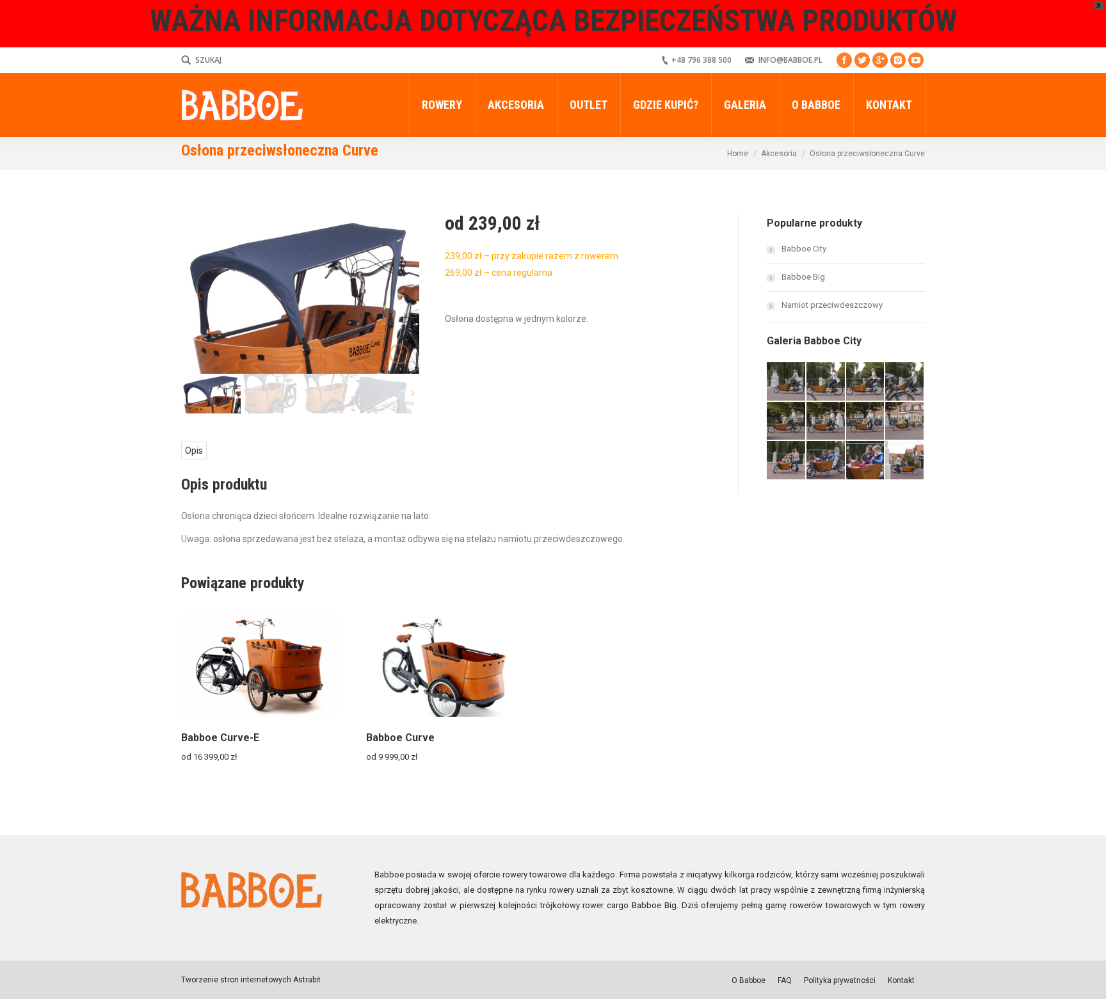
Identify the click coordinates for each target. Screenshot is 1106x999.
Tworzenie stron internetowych (236, 979)
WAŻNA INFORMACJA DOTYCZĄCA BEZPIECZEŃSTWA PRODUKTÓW (553, 20)
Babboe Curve (400, 737)
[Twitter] (862, 60)
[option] (300, 294)
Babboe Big (803, 277)
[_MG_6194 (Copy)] (786, 461)
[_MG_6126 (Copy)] (866, 461)
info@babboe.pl (790, 59)
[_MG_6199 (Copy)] (905, 422)
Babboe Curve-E (220, 737)
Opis (194, 450)
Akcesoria (779, 153)
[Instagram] (898, 60)
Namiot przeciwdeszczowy (832, 305)
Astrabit (306, 979)
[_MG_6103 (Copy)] (905, 461)
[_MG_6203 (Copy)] (826, 422)
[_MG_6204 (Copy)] (786, 422)
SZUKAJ (208, 59)
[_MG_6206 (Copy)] (905, 382)
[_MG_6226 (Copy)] (786, 382)
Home (737, 153)
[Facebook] (844, 60)
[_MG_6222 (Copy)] (866, 382)
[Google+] (880, 60)
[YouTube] (916, 60)
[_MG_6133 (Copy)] (826, 461)
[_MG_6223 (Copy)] (826, 382)
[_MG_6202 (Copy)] (866, 422)
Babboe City (803, 248)
